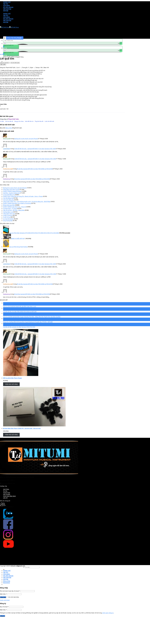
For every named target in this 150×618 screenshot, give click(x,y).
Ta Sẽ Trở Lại (6, 217)
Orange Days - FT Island (10, 208)
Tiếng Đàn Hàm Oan (9, 213)
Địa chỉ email (4, 607)
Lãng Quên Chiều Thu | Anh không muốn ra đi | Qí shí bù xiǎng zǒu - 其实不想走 (26, 201)
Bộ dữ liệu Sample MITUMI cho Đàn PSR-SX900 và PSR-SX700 (34, 169)
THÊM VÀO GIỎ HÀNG (11, 384)
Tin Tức (5, 491)
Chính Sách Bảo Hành (9, 496)
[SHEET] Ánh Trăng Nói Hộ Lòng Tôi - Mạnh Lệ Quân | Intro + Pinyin (23, 196)
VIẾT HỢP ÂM (7, 9)
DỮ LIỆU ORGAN (8, 7)
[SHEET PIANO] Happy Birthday (12, 191)
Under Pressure (7, 215)
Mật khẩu (3, 594)
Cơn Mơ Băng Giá (8, 198)
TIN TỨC (5, 4)
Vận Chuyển (6, 494)
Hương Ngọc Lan (8, 212)
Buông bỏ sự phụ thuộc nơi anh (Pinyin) (26, 138)
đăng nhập (8, 128)
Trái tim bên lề (9, 121)
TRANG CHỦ (6, 2)
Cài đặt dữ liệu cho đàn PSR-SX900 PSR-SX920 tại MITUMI (19, 311)
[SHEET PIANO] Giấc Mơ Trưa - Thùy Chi (14, 207)
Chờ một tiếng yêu (8, 200)
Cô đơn (2, 121)
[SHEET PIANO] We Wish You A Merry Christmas (17, 203)
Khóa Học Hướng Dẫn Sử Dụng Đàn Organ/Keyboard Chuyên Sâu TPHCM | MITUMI (28, 322)
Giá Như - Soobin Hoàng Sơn (11, 193)
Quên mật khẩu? (5, 600)
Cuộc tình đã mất (49, 121)
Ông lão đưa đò (39, 121)
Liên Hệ (5, 498)
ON (1, 64)
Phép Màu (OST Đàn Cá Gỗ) (11, 189)
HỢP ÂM (5, 11)
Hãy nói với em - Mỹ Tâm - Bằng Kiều (13, 210)
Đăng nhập (3, 597)
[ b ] (1, 62)
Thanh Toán (6, 493)
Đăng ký (2, 616)
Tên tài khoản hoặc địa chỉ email (10, 591)
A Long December (8, 219)
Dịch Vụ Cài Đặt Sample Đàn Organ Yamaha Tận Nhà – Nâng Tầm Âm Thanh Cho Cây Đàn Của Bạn (31, 317)
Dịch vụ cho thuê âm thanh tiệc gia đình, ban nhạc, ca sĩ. (19, 306)
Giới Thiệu (6, 489)
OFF (4, 64)
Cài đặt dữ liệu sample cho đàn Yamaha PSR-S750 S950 (19, 327)
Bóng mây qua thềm (9, 205)
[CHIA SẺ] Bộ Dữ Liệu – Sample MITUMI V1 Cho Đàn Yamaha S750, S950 (35, 149)
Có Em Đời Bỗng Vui (9, 195)
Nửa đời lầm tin (29, 121)
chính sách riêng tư (108, 613)
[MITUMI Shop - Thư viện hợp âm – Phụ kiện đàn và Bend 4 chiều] (9, 27)
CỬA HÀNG (6, 5)
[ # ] (18, 62)
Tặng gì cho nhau (19, 121)
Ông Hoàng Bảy (7, 220)
